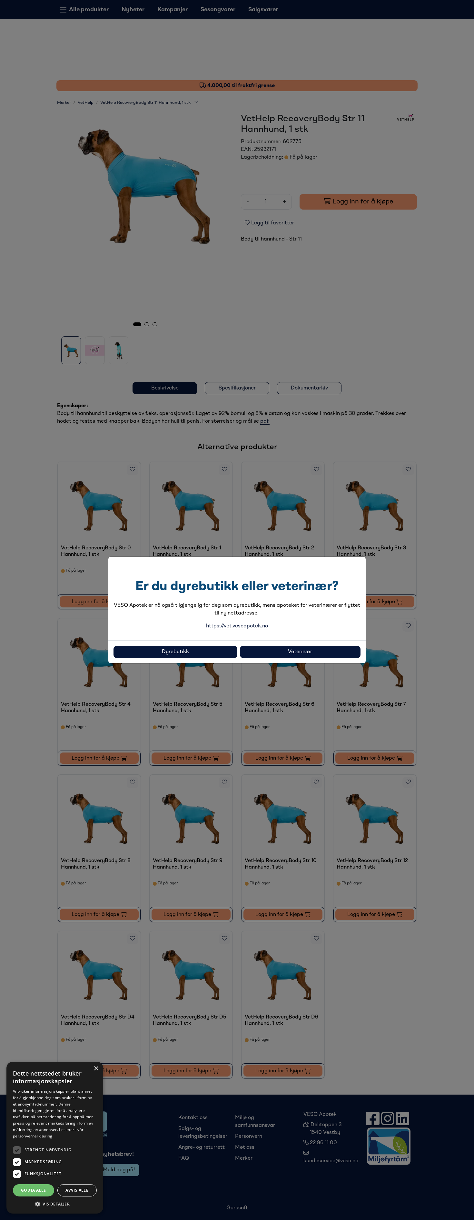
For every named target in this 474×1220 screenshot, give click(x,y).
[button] (55, 1204)
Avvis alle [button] (76, 1190)
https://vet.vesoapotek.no (237, 626)
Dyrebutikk (175, 651)
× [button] (96, 1068)
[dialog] (54, 1138)
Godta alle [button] (33, 1190)
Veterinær (300, 651)
